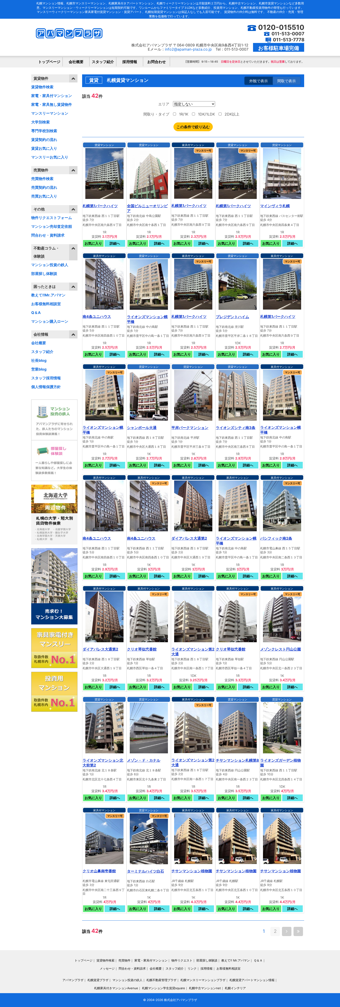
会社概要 (76, 61)
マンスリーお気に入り (49, 157)
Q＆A (36, 312)
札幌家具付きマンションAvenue (116, 988)
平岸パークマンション (189, 427)
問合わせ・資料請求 (48, 235)
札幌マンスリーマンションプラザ (203, 980)
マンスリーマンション (49, 113)
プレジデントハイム (232, 316)
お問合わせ (156, 61)
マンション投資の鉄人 (49, 264)
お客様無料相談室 (46, 303)
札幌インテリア (235, 988)
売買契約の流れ (44, 187)
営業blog (38, 369)
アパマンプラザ (72, 980)
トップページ (49, 61)
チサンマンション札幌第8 (237, 760)
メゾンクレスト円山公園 (280, 649)
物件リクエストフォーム (51, 217)
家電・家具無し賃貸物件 (51, 104)
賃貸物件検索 (42, 87)
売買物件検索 (42, 178)
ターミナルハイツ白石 (145, 871)
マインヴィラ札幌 (275, 206)
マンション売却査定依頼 (51, 226)
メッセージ (107, 968)
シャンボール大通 (142, 427)
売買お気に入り (44, 196)
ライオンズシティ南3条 (235, 427)
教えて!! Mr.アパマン (235, 960)
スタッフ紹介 (103, 61)
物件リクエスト (181, 960)
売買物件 (124, 960)
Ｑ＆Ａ (258, 960)
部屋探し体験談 (44, 273)
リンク (192, 968)
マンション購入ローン (49, 321)
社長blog (38, 360)
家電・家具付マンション (51, 95)
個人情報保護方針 (46, 386)
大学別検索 (40, 122)
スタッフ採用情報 (46, 378)
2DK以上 (231, 114)
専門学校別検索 (44, 130)
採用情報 (129, 61)
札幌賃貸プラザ (97, 980)
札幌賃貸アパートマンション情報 (252, 980)
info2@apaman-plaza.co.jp (188, 49)
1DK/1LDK (206, 114)
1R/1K (183, 114)
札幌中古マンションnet (205, 988)
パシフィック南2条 (276, 538)
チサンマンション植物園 (191, 871)
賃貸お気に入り (44, 148)
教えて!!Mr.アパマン (48, 295)
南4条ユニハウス (97, 316)
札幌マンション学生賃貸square (163, 988)
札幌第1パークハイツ (100, 206)
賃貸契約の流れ (44, 139)
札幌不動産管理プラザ (161, 980)
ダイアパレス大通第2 (189, 538)
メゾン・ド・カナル (143, 760)
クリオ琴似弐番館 (142, 649)
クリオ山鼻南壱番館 (99, 871)
